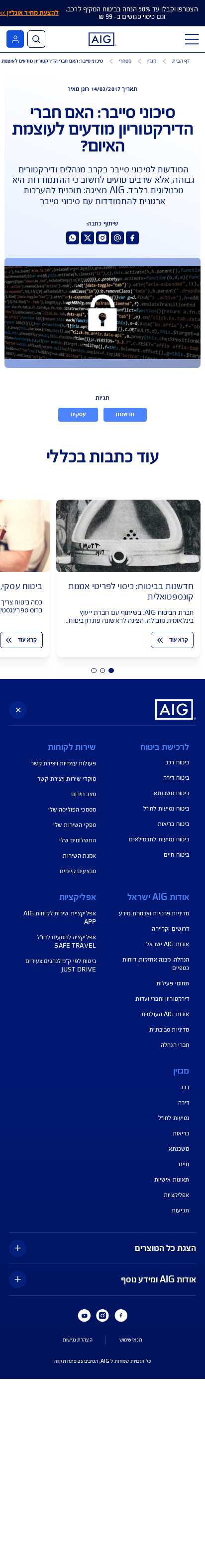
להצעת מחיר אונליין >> (29, 13)
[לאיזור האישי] (15, 39)
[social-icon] (132, 237)
